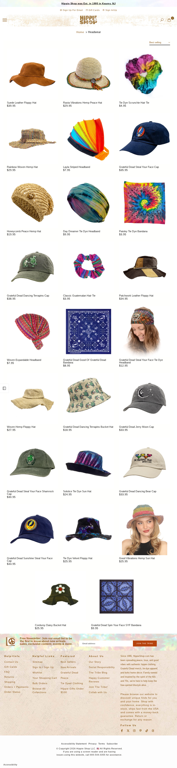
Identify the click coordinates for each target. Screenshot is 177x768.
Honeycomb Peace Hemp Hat (24, 231)
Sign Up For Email (73, 10)
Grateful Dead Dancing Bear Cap (137, 491)
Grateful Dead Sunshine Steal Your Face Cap (30, 559)
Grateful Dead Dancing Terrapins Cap (28, 295)
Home (80, 32)
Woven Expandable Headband (24, 359)
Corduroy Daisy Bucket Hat (50, 625)
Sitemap (37, 661)
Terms (101, 744)
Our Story (95, 661)
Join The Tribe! (98, 687)
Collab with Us (98, 692)
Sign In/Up (111, 10)
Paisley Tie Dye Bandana (133, 231)
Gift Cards (94, 10)
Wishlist (37, 672)
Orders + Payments (16, 687)
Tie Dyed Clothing (72, 683)
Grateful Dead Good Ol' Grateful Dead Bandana (84, 361)
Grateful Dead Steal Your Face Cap (139, 166)
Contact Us (11, 661)
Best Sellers (68, 661)
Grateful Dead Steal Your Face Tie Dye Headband (141, 361)
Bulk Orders (39, 683)
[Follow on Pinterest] (140, 730)
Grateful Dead (69, 672)
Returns (9, 677)
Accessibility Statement (74, 744)
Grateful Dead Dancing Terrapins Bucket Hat (88, 426)
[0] (169, 20)
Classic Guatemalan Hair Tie (79, 295)
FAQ (7, 671)
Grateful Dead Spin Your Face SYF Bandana (116, 625)
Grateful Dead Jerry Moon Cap (136, 426)
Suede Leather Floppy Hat (21, 102)
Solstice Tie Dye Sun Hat (77, 491)
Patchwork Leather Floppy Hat (136, 295)
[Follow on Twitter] (128, 730)
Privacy (92, 744)
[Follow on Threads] (153, 730)
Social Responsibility (102, 667)
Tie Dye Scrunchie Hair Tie (134, 102)
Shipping (9, 682)
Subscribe (112, 744)
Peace (64, 678)
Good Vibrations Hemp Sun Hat (137, 558)
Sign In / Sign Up (43, 667)
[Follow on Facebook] (121, 730)
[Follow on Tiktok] (146, 730)
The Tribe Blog (98, 672)
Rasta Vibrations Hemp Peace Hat (82, 102)
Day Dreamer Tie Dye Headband (81, 231)
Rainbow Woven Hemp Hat (22, 166)
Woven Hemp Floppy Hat (21, 426)
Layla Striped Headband (76, 166)
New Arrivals (68, 667)
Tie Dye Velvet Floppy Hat (77, 558)
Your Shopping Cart (44, 678)
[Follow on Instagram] (134, 730)
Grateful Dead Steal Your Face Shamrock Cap (30, 492)
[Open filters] (4, 388)
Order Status (12, 692)
